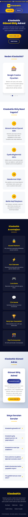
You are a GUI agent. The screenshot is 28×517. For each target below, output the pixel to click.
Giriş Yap (9, 10)
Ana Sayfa (7, 505)
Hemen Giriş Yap (14, 36)
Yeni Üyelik (14, 41)
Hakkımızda (14, 505)
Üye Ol (19, 10)
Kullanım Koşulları (19, 508)
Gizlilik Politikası (8, 508)
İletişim (21, 505)
